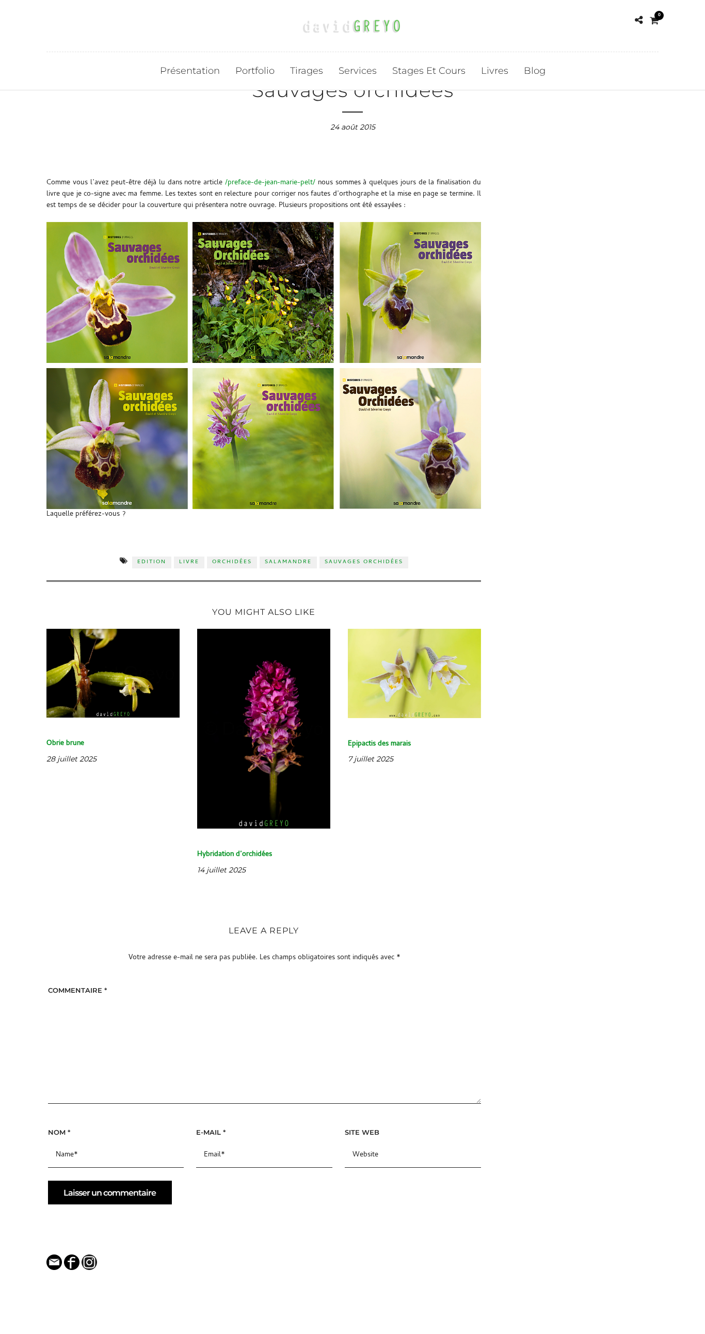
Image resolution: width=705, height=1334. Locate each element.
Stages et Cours (429, 70)
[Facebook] (50, 20)
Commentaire (77, 990)
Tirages (306, 70)
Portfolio (255, 70)
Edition (151, 562)
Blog (535, 70)
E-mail (211, 1132)
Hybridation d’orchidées (234, 855)
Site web (362, 1132)
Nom (59, 1132)
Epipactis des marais (379, 744)
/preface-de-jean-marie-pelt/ (270, 183)
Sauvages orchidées (364, 562)
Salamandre (288, 562)
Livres (494, 70)
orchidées (232, 562)
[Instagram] (65, 20)
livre (189, 562)
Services (358, 70)
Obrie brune (65, 744)
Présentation (190, 70)
